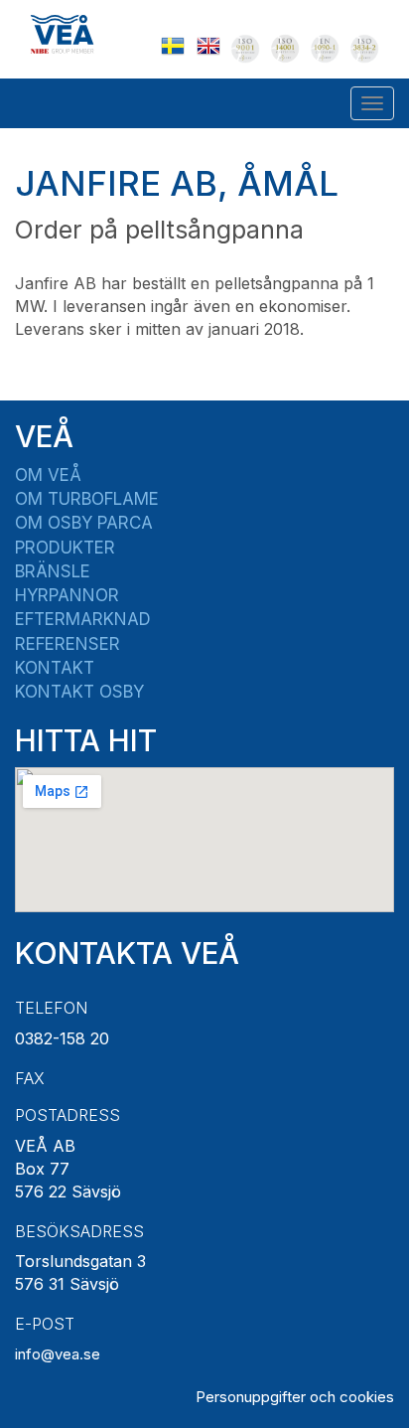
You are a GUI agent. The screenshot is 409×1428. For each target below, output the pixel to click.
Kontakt (54, 668)
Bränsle (52, 571)
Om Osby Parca (84, 523)
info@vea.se (57, 1354)
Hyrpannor (67, 595)
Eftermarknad (83, 619)
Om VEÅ (48, 475)
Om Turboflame (87, 499)
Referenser (67, 644)
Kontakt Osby (79, 692)
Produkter (65, 547)
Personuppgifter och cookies (295, 1396)
